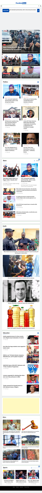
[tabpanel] (9, 477)
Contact (17, 487)
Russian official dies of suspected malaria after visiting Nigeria (21, 303)
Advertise (21, 487)
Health (4, 73)
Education (36, 336)
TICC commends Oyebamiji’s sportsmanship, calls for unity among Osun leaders (30, 64)
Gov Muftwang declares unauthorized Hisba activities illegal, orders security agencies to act (30, 77)
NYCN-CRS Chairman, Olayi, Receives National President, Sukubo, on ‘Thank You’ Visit (19, 48)
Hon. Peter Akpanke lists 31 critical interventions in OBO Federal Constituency (11, 149)
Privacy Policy (26, 487)
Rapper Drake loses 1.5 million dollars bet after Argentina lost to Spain (21, 482)
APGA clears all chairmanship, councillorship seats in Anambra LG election (30, 101)
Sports (8, 478)
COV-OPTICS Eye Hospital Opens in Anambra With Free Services (21, 278)
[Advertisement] (21, 21)
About (14, 487)
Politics (27, 61)
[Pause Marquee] (38, 10)
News (4, 43)
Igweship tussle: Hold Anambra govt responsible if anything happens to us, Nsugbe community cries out (11, 432)
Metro (5, 429)
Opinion (8, 73)
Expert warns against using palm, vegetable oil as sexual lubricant (21, 328)
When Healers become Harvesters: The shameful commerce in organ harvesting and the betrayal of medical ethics (26, 190)
